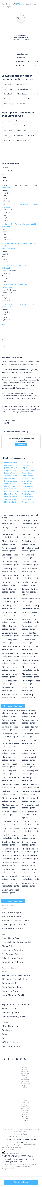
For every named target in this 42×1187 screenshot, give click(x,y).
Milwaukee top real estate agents (11, 648)
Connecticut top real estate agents (10, 735)
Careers (5, 1034)
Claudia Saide (9, 483)
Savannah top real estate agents (10, 696)
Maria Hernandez (11, 465)
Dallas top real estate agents (28, 542)
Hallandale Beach (22, 89)
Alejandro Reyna (10, 476)
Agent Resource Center (12, 987)
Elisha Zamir (26, 499)
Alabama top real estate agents (10, 714)
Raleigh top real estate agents (29, 613)
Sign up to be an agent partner (16, 975)
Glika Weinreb (27, 497)
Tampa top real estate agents (9, 613)
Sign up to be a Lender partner (16, 1004)
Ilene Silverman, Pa (11, 491)
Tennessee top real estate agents (11, 864)
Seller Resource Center (12, 958)
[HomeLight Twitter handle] (4, 1059)
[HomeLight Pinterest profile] (20, 1059)
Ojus (33, 94)
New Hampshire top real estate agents (29, 814)
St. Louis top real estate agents (10, 661)
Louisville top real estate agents (30, 648)
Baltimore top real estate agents (30, 641)
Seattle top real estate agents (9, 590)
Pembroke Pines (21, 104)
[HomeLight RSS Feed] (25, 1059)
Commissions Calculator (13, 962)
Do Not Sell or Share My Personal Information (21, 1141)
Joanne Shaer (27, 489)
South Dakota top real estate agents (30, 857)
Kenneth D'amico (10, 462)
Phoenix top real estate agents (9, 542)
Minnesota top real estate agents (31, 792)
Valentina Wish (10, 499)
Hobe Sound (8, 89)
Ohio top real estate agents (28, 836)
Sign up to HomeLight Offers (15, 979)
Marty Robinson (28, 478)
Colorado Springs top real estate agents (30, 592)
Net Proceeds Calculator (13, 954)
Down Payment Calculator (14, 924)
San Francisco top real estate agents (10, 576)
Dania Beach (8, 94)
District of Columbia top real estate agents (10, 743)
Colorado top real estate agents (30, 728)
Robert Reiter (27, 473)
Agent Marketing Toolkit (13, 995)
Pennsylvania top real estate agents (10, 850)
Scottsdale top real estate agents (31, 600)
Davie (6, 99)
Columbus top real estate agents (10, 583)
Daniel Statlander (28, 491)
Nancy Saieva (27, 483)
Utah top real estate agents (8, 870)
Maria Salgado (9, 486)
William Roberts (10, 478)
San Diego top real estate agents (30, 535)
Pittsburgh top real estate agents (31, 682)
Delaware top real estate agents (30, 735)
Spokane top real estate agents (10, 675)
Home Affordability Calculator (16, 920)
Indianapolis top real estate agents (30, 576)
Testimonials (8, 1030)
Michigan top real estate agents (10, 792)
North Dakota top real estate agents (10, 836)
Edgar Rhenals (27, 476)
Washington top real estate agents (30, 620)
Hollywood (7, 84)
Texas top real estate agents (28, 864)
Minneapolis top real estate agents (30, 675)
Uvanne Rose (27, 481)
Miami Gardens (22, 94)
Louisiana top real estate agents (10, 779)
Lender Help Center (11, 1012)
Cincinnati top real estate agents (10, 668)
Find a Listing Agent (11, 938)
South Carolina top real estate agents (11, 857)
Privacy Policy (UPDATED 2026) (22, 1136)
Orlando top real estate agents (10, 620)
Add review (21, 444)
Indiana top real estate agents (9, 765)
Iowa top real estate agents (28, 765)
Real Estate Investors (11, 1046)
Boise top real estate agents (28, 689)
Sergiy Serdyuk (10, 489)
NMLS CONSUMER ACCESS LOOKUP (18, 1156)
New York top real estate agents (10, 829)
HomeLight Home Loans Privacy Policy (19, 1159)
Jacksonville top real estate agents (30, 563)
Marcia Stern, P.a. (10, 494)
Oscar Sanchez (27, 486)
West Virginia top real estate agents (10, 884)
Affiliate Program (10, 1042)
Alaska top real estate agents (29, 714)
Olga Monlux (27, 468)
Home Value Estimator (12, 950)
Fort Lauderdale (18, 99)
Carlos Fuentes (27, 462)
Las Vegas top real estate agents (10, 556)
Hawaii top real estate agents (29, 751)
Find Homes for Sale (11, 916)
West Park (7, 104)
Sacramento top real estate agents (10, 634)
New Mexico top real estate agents (30, 822)
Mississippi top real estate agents (11, 799)
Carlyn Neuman (10, 470)
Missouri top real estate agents (30, 799)
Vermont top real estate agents (30, 870)
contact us (25, 1120)
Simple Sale (7, 946)
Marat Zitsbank (10, 502)
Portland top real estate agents (30, 583)
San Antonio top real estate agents (10, 535)
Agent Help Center (10, 991)
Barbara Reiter (10, 473)
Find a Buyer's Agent (11, 912)
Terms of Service (22, 1134)
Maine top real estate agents (29, 779)
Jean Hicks (26, 465)
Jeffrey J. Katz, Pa (10, 468)
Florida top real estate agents (29, 742)
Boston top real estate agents (9, 641)
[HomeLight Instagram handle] (12, 1059)
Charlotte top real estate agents (30, 549)
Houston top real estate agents (30, 528)
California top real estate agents (10, 728)
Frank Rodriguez (10, 481)
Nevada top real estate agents (9, 813)
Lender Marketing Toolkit (14, 1016)
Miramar (31, 99)
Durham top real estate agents (30, 696)
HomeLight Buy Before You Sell (16, 942)
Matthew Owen (28, 470)
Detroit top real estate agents (9, 682)
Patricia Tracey (27, 494)
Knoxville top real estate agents (10, 689)
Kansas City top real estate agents (30, 634)
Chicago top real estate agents (9, 528)
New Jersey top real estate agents (11, 822)
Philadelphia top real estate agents (10, 563)
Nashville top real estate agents (30, 556)
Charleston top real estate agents (30, 668)
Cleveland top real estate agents (30, 661)
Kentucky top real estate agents (30, 772)
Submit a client (9, 983)
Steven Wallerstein (11, 497)
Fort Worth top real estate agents (10, 600)
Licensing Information (12, 1161)
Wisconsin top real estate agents (30, 884)
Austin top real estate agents (9, 549)
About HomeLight (10, 1026)
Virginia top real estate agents (9, 877)
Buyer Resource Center (12, 928)
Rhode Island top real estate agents (30, 850)
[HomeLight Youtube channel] (16, 1059)
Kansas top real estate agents (9, 772)
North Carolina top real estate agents (31, 829)
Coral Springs (20, 84)
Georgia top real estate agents (9, 751)
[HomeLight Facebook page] (8, 1059)
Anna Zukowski (28, 502)
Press (4, 1038)
